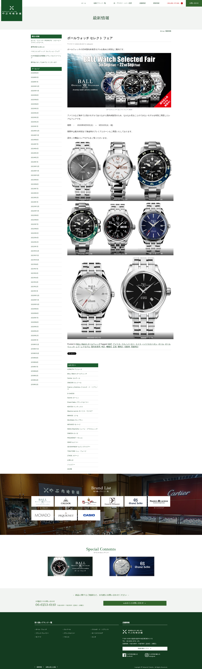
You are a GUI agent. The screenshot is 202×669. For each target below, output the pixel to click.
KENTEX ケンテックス (75, 407)
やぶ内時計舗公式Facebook (132, 655)
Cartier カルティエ (73, 378)
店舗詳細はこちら (143, 648)
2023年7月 (34, 189)
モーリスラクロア (159, 508)
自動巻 (127, 346)
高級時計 (135, 346)
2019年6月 (34, 371)
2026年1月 (34, 82)
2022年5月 (35, 233)
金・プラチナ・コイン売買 (123, 3)
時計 (103, 346)
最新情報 (156, 3)
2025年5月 (35, 108)
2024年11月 (35, 135)
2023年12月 (35, 166)
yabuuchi (90, 44)
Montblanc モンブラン (75, 420)
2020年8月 (35, 313)
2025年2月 (35, 122)
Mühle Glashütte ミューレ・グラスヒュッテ (82, 429)
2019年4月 (34, 380)
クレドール (66, 508)
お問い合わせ (193, 3)
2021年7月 (34, 269)
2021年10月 (35, 260)
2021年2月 (34, 286)
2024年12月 (35, 131)
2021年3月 (34, 282)
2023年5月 (35, 193)
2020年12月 (35, 295)
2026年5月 (35, 77)
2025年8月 (35, 100)
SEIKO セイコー (72, 442)
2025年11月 (35, 91)
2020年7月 (34, 318)
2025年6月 (35, 104)
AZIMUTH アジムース (74, 369)
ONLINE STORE (173, 3)
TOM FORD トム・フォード (76, 451)
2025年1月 (34, 126)
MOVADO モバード (74, 424)
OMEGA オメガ (72, 433)
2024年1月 (34, 162)
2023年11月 (35, 171)
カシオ (89, 521)
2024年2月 (35, 157)
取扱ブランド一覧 (100, 3)
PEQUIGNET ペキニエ (75, 438)
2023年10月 (35, 175)
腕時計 (120, 346)
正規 (115, 346)
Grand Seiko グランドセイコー (78, 402)
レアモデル (85, 346)
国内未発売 (95, 346)
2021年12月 (35, 251)
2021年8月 (34, 264)
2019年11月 (35, 349)
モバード (42, 521)
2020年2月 (35, 335)
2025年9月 (35, 95)
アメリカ (116, 344)
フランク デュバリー (112, 508)
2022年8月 (35, 220)
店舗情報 (142, 3)
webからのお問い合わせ (133, 603)
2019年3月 (34, 384)
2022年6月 (35, 229)
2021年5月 (34, 273)
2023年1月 (34, 202)
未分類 (69, 469)
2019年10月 (35, 353)
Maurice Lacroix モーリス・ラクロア (80, 411)
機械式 (109, 346)
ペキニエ (65, 521)
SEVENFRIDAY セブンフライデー (78, 447)
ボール (161, 344)
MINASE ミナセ (72, 415)
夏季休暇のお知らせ (38, 47)
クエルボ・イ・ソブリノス (89, 508)
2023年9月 (35, 180)
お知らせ (70, 460)
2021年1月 (34, 291)
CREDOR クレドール (74, 383)
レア (78, 346)
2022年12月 (35, 206)
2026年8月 (35, 73)
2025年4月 (35, 113)
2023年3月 (35, 197)
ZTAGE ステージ (73, 456)
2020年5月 (35, 327)
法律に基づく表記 (51, 667)
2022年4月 (35, 238)
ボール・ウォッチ (42, 508)
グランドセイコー (135, 508)
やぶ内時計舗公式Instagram (154, 655)
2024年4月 (35, 148)
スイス (138, 344)
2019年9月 (34, 358)
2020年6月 (35, 322)
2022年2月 (35, 242)
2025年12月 (35, 86)
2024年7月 (34, 144)
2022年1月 (34, 246)
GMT (110, 344)
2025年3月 (35, 117)
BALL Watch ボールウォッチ (88, 344)
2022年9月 (35, 215)
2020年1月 (34, 340)
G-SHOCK (70, 393)
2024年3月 (35, 153)
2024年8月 (35, 140)
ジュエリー (71, 464)
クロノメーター (128, 344)
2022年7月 (34, 224)
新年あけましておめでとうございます (44, 62)
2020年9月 (35, 309)
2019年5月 (34, 375)
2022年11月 (35, 211)
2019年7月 (34, 367)
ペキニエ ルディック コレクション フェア (45, 51)
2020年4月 (35, 331)
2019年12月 (35, 344)
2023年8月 (35, 184)
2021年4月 (34, 278)
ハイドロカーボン (149, 344)
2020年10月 (35, 304)
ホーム (83, 3)
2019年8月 (34, 362)
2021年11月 (35, 255)
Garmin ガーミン (73, 398)
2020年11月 (35, 300)
